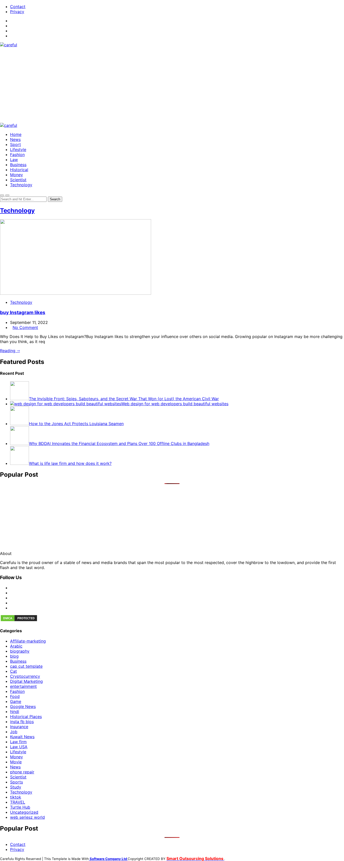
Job (13, 731)
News (15, 139)
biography (19, 651)
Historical (19, 169)
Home (15, 134)
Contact (17, 6)
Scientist (18, 179)
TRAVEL (17, 802)
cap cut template (26, 666)
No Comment (25, 327)
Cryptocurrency (25, 676)
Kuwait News (22, 736)
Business (18, 164)
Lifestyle (18, 149)
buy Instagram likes (22, 312)
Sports (16, 781)
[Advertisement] (172, 85)
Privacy (17, 11)
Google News (23, 706)
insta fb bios (22, 721)
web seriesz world (27, 817)
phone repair (22, 771)
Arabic (16, 646)
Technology (21, 184)
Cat (13, 671)
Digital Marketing (26, 681)
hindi (14, 711)
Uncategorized (24, 812)
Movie (16, 761)
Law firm (18, 741)
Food (15, 696)
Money (16, 174)
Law (14, 159)
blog (14, 656)
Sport (15, 144)
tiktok (15, 797)
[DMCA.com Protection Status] (19, 620)
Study (15, 787)
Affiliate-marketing (28, 641)
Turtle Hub (20, 807)
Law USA (18, 746)
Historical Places (26, 716)
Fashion (17, 154)
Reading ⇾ (10, 350)
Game (15, 701)
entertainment (23, 686)
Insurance (19, 726)
